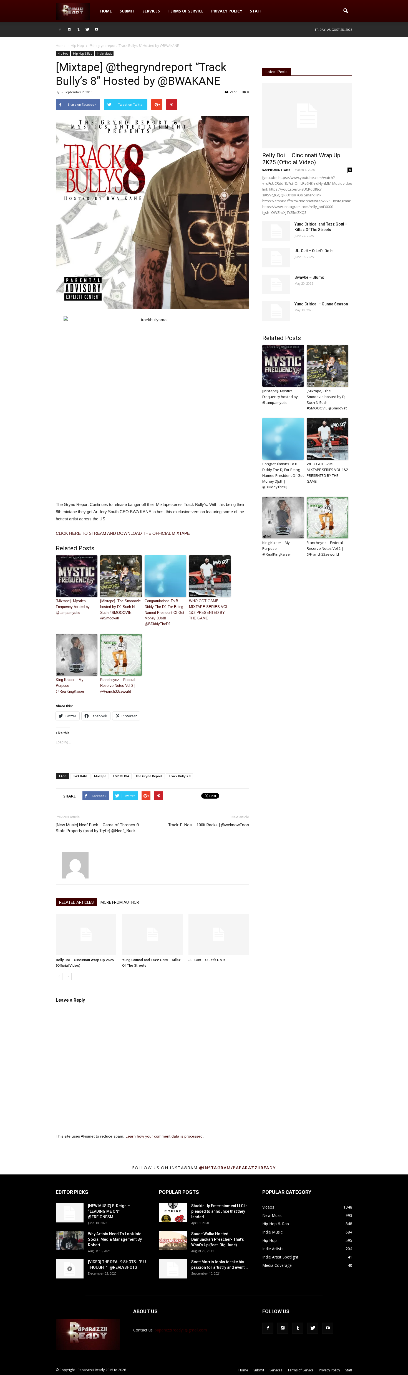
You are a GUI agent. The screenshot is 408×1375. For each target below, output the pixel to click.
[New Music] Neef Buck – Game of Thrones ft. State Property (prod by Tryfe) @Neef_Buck (98, 827)
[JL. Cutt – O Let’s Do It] (218, 934)
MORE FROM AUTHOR (119, 902)
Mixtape (100, 776)
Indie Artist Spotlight (280, 1257)
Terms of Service (185, 11)
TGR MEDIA (120, 776)
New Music (272, 1215)
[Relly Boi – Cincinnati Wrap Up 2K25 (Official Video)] (86, 934)
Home (106, 11)
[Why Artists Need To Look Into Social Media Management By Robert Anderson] (70, 1240)
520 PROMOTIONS (276, 170)
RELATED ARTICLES (76, 902)
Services (151, 11)
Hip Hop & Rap (82, 53)
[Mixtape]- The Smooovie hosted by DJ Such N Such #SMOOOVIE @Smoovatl (120, 609)
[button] (345, 11)
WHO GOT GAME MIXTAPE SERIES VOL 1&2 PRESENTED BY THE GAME (208, 609)
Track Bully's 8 (179, 776)
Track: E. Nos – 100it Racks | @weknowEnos (208, 824)
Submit (127, 11)
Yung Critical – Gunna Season (321, 304)
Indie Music (104, 53)
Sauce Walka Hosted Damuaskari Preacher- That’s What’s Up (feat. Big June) (217, 1239)
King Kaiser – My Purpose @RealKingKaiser (70, 685)
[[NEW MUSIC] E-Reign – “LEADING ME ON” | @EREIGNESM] (70, 1212)
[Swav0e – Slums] (276, 284)
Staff (255, 11)
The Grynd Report (148, 776)
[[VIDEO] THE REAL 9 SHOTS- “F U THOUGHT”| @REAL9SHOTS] (70, 1268)
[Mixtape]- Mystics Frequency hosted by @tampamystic (73, 607)
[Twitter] (87, 29)
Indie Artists (272, 1248)
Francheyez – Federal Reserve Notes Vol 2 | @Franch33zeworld (117, 685)
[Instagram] (69, 29)
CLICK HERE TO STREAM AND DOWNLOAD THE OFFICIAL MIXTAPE (123, 533)
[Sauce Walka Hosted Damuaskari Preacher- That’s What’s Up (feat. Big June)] (173, 1240)
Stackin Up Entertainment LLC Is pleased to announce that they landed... (219, 1211)
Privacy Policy (226, 11)
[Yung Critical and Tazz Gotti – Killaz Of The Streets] (152, 934)
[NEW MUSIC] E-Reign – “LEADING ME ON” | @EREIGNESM (109, 1211)
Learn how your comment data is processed (164, 1136)
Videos (268, 1207)
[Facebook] (60, 29)
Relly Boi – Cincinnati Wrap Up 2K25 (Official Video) (301, 159)
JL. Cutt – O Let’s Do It (206, 960)
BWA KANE (80, 776)
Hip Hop (62, 53)
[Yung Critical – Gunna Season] (276, 311)
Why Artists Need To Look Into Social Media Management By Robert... (115, 1239)
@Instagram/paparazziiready (237, 1167)
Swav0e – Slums (309, 277)
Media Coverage (277, 1265)
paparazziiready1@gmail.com (181, 1330)
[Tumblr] (78, 29)
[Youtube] (96, 29)
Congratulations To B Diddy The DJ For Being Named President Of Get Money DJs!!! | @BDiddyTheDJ (164, 612)
